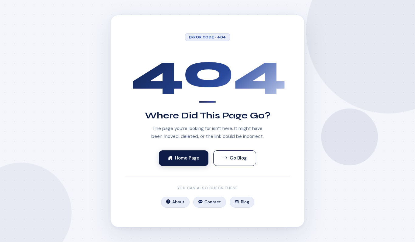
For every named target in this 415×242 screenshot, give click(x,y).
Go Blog (238, 158)
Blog (245, 202)
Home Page (187, 158)
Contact (212, 202)
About (178, 202)
